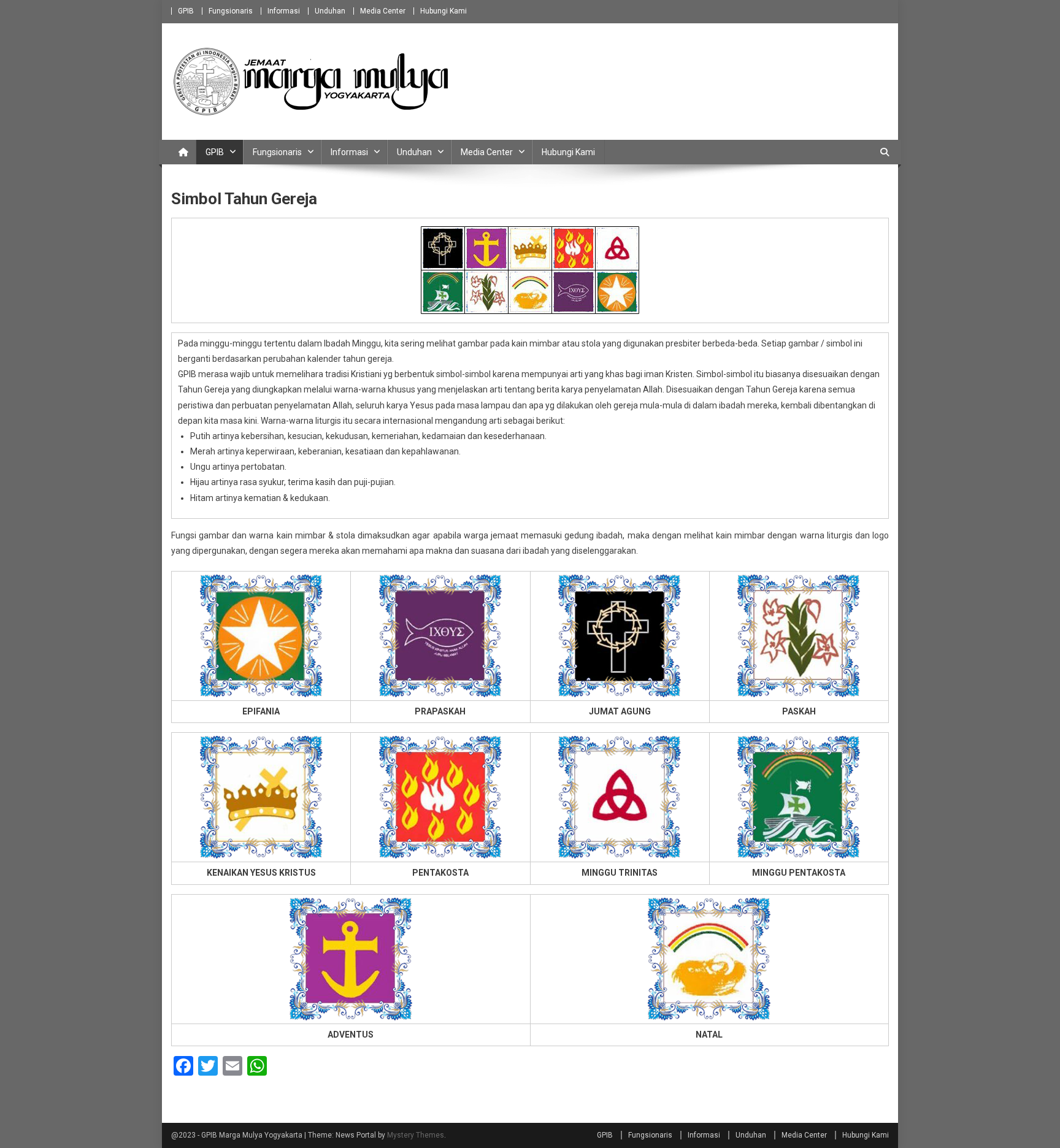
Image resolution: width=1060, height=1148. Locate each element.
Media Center (382, 11)
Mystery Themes (415, 1135)
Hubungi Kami (443, 11)
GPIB (186, 11)
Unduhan (330, 11)
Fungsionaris (231, 11)
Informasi (283, 11)
